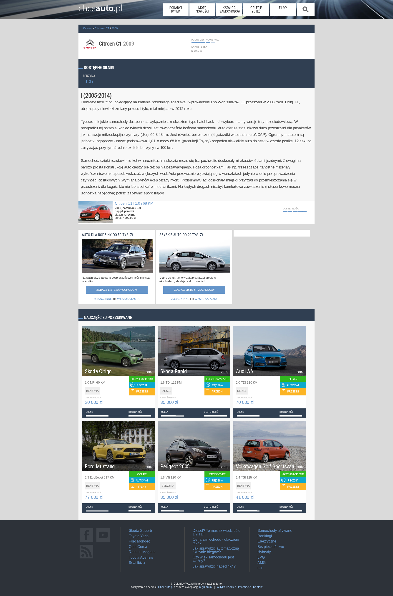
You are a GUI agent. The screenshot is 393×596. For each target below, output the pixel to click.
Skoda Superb (140, 530)
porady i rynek (175, 9)
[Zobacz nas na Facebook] (86, 542)
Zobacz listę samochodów (116, 289)
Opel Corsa (138, 547)
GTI (260, 568)
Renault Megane (142, 552)
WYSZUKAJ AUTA (128, 299)
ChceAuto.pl (165, 587)
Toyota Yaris (139, 536)
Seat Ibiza (137, 563)
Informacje (244, 587)
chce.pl (100, 6)
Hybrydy (264, 552)
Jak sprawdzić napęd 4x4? (214, 566)
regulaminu (206, 587)
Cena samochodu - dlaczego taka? (216, 541)
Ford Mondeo (139, 541)
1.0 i (89, 82)
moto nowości (202, 9)
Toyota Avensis (141, 557)
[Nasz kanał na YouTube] (103, 542)
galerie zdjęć (256, 9)
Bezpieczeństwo (270, 547)
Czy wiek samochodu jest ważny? (213, 559)
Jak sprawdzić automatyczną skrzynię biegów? (216, 550)
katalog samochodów (229, 9)
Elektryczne (266, 541)
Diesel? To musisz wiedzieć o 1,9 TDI (216, 532)
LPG (261, 557)
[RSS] (86, 558)
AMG (261, 563)
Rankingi (264, 536)
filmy (283, 8)
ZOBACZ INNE (103, 299)
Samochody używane (274, 530)
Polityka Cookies (225, 587)
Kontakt (257, 587)
